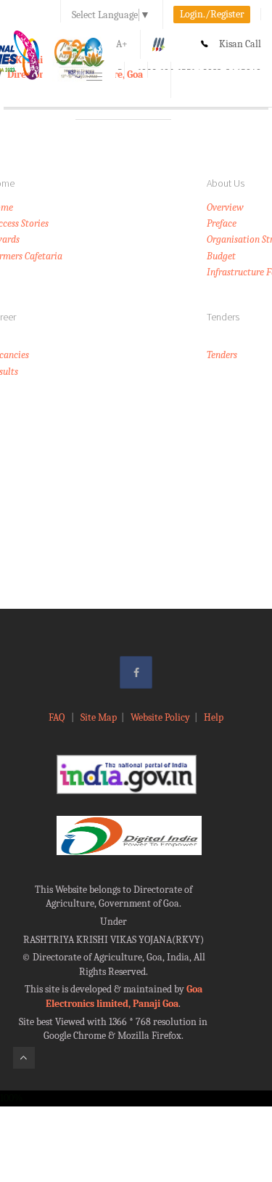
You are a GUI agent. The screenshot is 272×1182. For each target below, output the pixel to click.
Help (213, 717)
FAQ (58, 717)
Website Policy (160, 717)
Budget (221, 256)
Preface (221, 223)
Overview (225, 207)
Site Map (99, 717)
